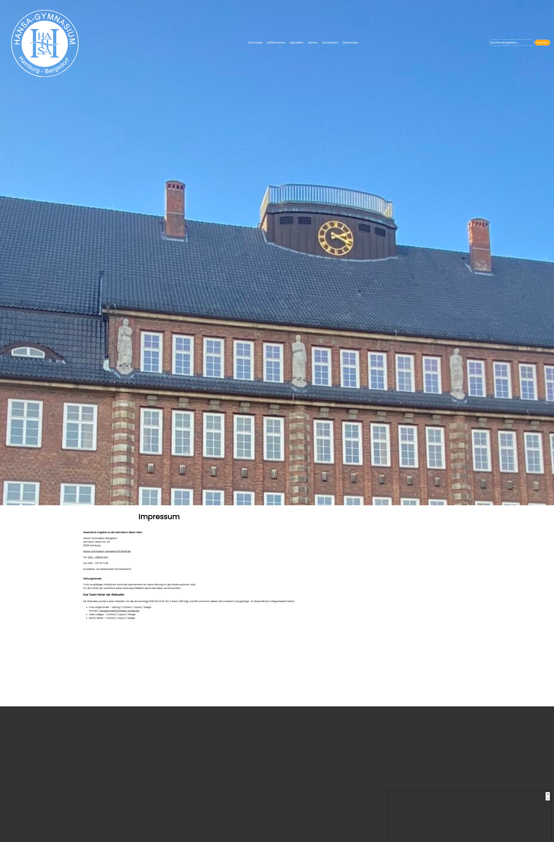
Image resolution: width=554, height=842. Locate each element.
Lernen (313, 43)
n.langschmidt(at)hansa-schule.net (119, 610)
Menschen (350, 43)
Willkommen (276, 43)
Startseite (255, 43)
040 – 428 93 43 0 (98, 557)
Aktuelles (296, 43)
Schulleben (330, 43)
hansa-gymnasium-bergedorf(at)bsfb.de (107, 551)
